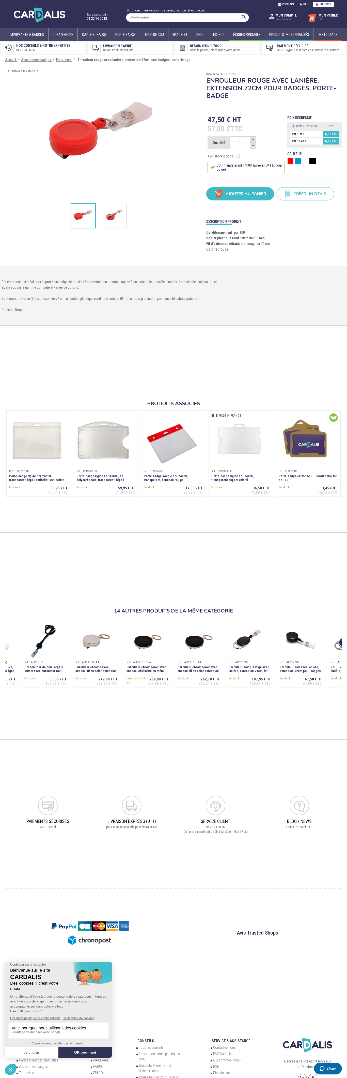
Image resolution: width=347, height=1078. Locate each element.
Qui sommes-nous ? (227, 1060)
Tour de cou (154, 35)
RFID (199, 35)
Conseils (145, 1041)
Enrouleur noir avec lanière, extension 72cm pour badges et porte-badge (300, 671)
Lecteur (218, 35)
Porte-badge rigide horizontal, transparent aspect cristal (232, 478)
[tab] (274, 220)
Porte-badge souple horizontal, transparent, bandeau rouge (166, 478)
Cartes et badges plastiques (38, 1060)
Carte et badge (94, 35)
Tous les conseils (151, 1047)
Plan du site (221, 1073)
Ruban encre (63, 35)
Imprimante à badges (27, 35)
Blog (306, 4)
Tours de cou (28, 1073)
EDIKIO (98, 1073)
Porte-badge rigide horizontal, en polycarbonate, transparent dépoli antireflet (100, 480)
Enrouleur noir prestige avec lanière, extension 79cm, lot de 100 (249, 671)
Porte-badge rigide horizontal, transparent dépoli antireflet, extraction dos (36, 480)
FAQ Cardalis (222, 1054)
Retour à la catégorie (21, 71)
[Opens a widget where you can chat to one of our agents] (328, 1069)
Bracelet (179, 35)
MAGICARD (101, 1060)
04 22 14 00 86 (97, 19)
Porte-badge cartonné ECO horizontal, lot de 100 (308, 478)
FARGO (98, 1067)
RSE (216, 1067)
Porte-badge (125, 35)
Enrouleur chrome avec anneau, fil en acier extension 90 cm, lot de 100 (96, 671)
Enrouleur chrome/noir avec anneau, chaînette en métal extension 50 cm (146, 671)
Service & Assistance (231, 1041)
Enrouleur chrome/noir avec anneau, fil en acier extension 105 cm (198, 671)
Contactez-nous (224, 1047)
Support (325, 4)
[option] (101, 134)
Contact (288, 4)
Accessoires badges (33, 1067)
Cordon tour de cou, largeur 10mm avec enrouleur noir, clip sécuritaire (44, 671)
